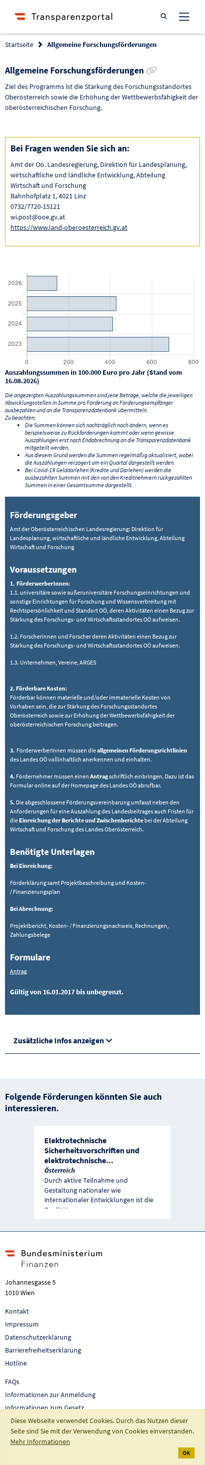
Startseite (19, 44)
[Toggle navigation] (184, 16)
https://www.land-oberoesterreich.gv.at (68, 227)
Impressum (22, 1324)
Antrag (18, 971)
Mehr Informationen (40, 1441)
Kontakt (17, 1311)
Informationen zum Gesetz (44, 1407)
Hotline (16, 1363)
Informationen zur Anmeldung (50, 1394)
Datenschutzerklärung (38, 1337)
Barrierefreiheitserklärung (43, 1350)
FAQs (12, 1381)
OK (186, 1453)
